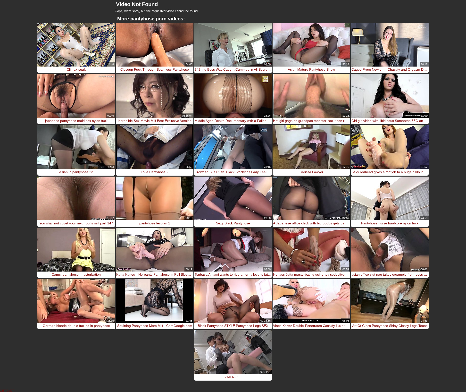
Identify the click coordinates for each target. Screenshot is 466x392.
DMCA (10, 390)
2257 (3, 390)
